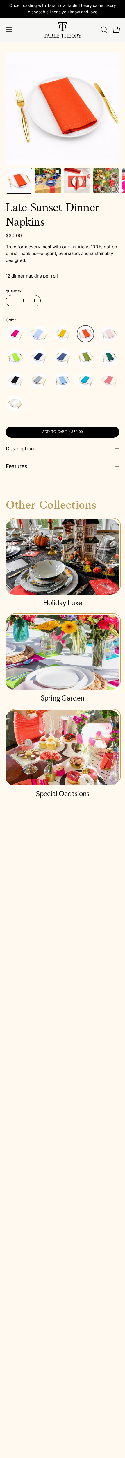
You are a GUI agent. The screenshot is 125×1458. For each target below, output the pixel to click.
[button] (103, 30)
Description (20, 449)
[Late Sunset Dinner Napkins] (19, 181)
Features (16, 466)
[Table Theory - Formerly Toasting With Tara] (62, 30)
